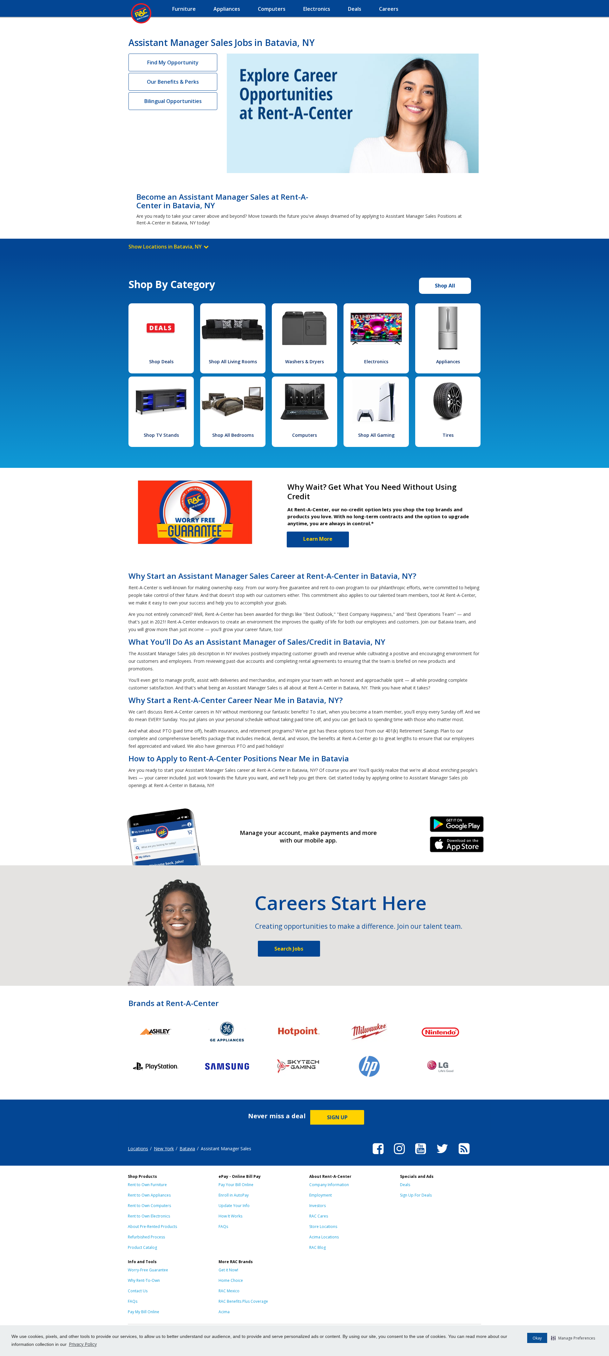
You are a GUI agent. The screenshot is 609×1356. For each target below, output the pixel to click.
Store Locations (323, 1226)
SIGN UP (337, 1117)
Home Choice (231, 1280)
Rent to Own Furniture (147, 1184)
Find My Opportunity (173, 62)
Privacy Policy (83, 1344)
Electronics (376, 361)
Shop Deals (161, 361)
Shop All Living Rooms (233, 361)
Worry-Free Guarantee (148, 1270)
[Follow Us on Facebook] (378, 1155)
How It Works (230, 1216)
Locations (138, 1149)
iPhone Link (457, 846)
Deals (405, 1184)
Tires (448, 435)
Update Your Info (234, 1205)
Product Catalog (142, 1247)
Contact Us (137, 1291)
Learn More (317, 538)
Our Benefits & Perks (173, 81)
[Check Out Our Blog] (464, 1155)
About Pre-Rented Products (152, 1226)
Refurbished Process (146, 1237)
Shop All (445, 285)
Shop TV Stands (161, 435)
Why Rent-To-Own (144, 1280)
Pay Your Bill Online (236, 1184)
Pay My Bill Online (143, 1311)
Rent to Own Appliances (149, 1195)
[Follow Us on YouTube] (420, 1155)
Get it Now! (228, 1270)
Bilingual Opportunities (173, 101)
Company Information (329, 1184)
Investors (317, 1205)
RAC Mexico (229, 1291)
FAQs (223, 1226)
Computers (304, 435)
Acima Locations (324, 1237)
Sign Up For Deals (416, 1195)
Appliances (448, 361)
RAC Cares (318, 1216)
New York (164, 1149)
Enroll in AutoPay (234, 1195)
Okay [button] (537, 1338)
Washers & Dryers (304, 361)
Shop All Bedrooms (233, 435)
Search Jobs (288, 948)
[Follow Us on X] (442, 1155)
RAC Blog (317, 1247)
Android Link (457, 826)
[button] (573, 1338)
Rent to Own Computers (149, 1205)
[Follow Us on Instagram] (399, 1155)
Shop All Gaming (376, 435)
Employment (320, 1195)
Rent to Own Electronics (149, 1216)
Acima (224, 1311)
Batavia (187, 1149)
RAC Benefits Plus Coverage (243, 1301)
